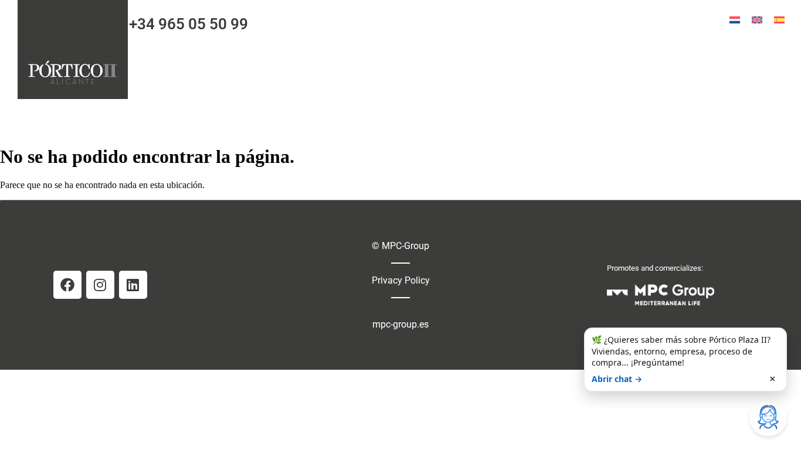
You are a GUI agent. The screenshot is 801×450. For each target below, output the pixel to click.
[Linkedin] (133, 285)
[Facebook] (67, 285)
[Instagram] (100, 285)
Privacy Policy (401, 280)
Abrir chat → (617, 378)
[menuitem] (735, 20)
